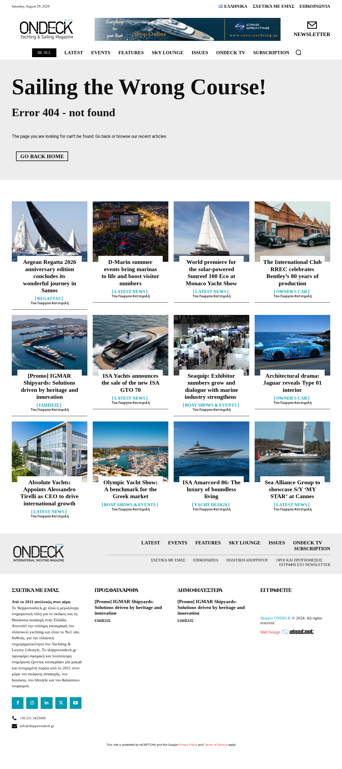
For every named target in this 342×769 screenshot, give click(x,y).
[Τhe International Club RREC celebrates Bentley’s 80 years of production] (292, 231)
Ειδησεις (49, 405)
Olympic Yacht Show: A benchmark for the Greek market (130, 489)
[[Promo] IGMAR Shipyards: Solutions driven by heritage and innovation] (49, 345)
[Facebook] (18, 703)
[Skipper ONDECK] (47, 29)
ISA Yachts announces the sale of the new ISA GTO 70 (131, 382)
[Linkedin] (46, 703)
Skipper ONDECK (275, 618)
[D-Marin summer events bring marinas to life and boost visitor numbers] (130, 231)
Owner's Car (291, 292)
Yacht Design (210, 505)
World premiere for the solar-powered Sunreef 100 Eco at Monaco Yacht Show (211, 272)
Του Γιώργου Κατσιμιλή (49, 303)
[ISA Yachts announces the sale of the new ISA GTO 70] (130, 345)
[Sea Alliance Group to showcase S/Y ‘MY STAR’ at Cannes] (292, 451)
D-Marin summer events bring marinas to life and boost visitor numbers (130, 272)
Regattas (49, 298)
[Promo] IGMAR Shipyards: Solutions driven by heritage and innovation (128, 607)
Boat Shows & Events (211, 405)
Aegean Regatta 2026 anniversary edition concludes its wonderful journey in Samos (49, 276)
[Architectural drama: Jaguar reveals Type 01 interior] (292, 345)
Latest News (129, 292)
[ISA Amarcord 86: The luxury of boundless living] (211, 451)
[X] (61, 703)
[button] (298, 52)
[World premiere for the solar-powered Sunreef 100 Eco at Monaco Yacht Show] (211, 231)
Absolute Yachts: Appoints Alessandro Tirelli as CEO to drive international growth (49, 493)
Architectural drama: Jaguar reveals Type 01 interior (292, 382)
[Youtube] (75, 703)
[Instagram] (32, 703)
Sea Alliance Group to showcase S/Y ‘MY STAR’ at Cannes (292, 489)
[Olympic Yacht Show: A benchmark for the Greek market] (130, 451)
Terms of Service (215, 745)
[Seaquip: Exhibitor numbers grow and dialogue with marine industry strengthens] (211, 345)
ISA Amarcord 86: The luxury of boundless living (211, 489)
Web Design (270, 632)
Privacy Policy (187, 745)
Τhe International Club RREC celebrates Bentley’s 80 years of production (292, 272)
